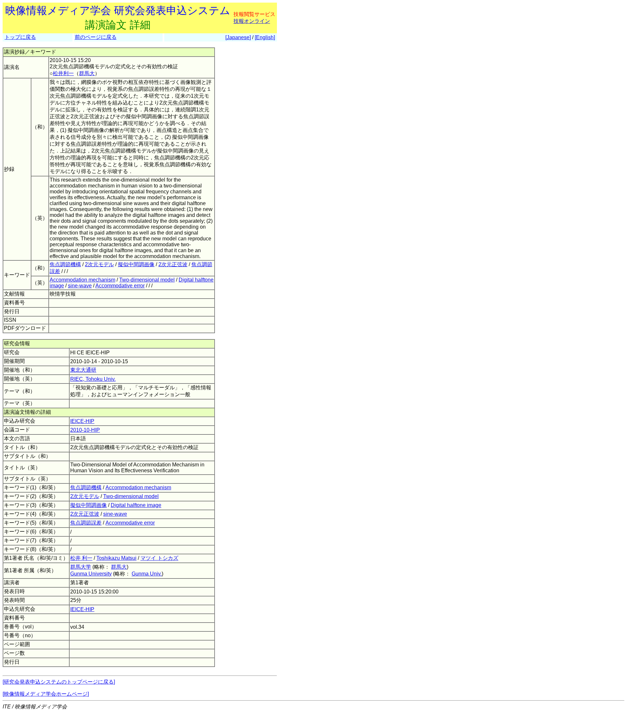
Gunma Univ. (147, 573)
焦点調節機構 (65, 264)
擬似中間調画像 (136, 264)
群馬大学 (80, 567)
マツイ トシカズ (159, 558)
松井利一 (63, 73)
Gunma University (91, 573)
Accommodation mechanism (82, 280)
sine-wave (80, 285)
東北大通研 (83, 370)
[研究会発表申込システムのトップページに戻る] (59, 682)
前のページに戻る (96, 37)
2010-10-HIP (85, 430)
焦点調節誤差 (86, 523)
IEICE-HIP (82, 421)
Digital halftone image (136, 505)
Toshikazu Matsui (116, 558)
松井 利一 (81, 558)
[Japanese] (238, 37)
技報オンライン (251, 21)
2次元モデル (99, 264)
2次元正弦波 (172, 264)
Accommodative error (120, 285)
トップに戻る (20, 37)
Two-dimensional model (147, 280)
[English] (265, 37)
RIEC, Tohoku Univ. (93, 379)
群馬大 (87, 73)
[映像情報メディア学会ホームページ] (46, 694)
